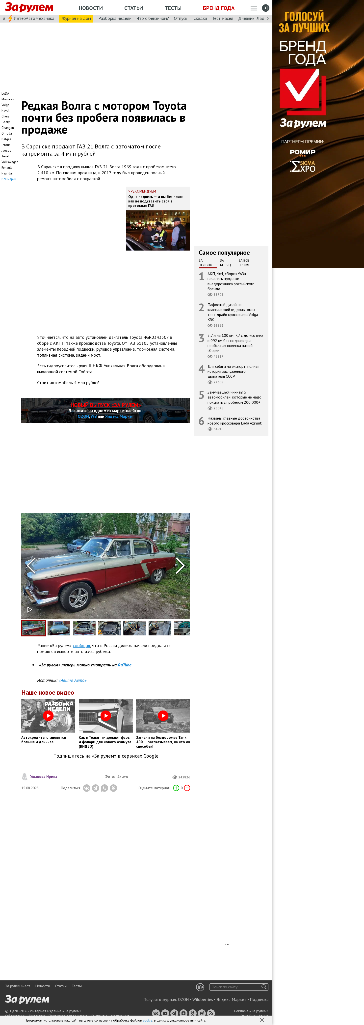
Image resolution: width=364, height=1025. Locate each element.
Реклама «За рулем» (251, 1010)
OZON (83, 416)
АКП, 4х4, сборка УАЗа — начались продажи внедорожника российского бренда (231, 281)
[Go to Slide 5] (134, 628)
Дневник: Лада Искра (259, 18)
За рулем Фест (17, 985)
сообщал (81, 645)
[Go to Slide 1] (33, 628)
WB (94, 416)
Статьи (133, 7)
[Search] (264, 987)
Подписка (259, 999)
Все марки (8, 179)
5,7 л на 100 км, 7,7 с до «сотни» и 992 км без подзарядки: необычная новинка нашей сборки (235, 343)
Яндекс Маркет (119, 416)
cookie (148, 1020)
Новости (91, 7)
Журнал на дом (76, 18)
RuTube (124, 665)
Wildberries (202, 999)
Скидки (200, 18)
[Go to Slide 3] (84, 628)
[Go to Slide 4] (109, 628)
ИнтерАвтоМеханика (34, 18)
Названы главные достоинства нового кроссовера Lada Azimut (235, 421)
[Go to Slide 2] (59, 628)
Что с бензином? (152, 18)
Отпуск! (181, 18)
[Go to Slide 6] (160, 628)
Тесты (173, 7)
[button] (262, 1020)
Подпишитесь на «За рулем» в (105, 756)
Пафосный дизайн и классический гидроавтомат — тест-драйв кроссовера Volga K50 (234, 312)
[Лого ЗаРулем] (29, 7)
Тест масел (222, 18)
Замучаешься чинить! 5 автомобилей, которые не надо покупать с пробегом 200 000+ (234, 397)
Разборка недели (114, 18)
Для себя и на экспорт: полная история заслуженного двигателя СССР (233, 371)
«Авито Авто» (72, 680)
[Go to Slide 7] (185, 628)
